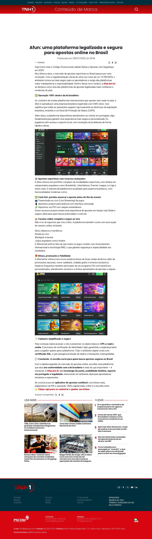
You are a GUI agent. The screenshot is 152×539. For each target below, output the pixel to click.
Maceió (38, 2)
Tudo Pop (93, 2)
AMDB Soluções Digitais (37, 532)
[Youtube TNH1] (132, 487)
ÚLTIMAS (17, 498)
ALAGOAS (17, 503)
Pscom (120, 2)
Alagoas (48, 2)
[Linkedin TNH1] (136, 487)
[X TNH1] (128, 487)
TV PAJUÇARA (82, 498)
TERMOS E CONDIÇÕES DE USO (121, 503)
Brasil (71, 2)
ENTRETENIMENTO (84, 500)
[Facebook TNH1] (123, 487)
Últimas (30, 2)
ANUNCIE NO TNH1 (116, 500)
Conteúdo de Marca (76, 9)
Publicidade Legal (107, 2)
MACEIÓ (17, 500)
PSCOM (80, 503)
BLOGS (48, 500)
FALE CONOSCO (115, 505)
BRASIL (48, 503)
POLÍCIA (48, 498)
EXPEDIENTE (114, 498)
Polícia (57, 2)
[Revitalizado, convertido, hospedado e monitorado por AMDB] (136, 520)
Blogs (64, 2)
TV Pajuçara (81, 2)
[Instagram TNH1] (119, 487)
